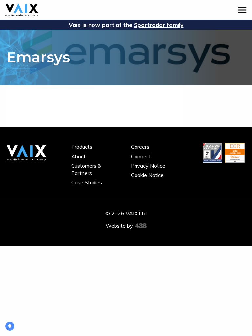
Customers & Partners (86, 169)
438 (141, 226)
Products (81, 146)
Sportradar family (159, 24)
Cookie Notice (147, 175)
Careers (140, 146)
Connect (141, 156)
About (78, 156)
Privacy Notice (148, 165)
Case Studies (86, 182)
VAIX (21, 10)
